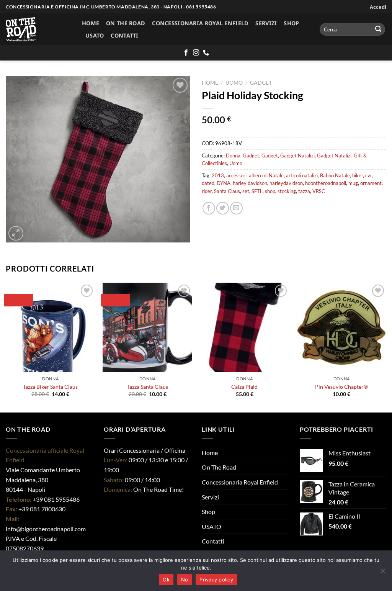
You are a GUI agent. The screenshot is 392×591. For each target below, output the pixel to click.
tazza (304, 191)
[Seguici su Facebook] (186, 52)
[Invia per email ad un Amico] (236, 208)
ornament (371, 183)
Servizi (266, 23)
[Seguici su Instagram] (196, 52)
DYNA (223, 183)
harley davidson (250, 183)
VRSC (318, 191)
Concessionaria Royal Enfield (200, 23)
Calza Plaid (244, 386)
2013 (218, 175)
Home (90, 23)
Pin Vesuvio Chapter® (341, 386)
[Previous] (6, 346)
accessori (236, 175)
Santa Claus (227, 191)
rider (207, 191)
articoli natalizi (302, 175)
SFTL (257, 191)
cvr (368, 175)
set (245, 191)
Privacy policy (216, 579)
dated (208, 183)
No (184, 579)
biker (357, 175)
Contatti (124, 35)
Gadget (261, 83)
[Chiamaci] (206, 52)
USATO (94, 35)
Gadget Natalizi (297, 155)
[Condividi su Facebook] (209, 208)
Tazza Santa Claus (147, 386)
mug (353, 183)
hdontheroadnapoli (325, 183)
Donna (233, 155)
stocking (287, 191)
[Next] (386, 346)
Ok (166, 579)
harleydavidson (286, 183)
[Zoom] (15, 233)
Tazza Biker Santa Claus (50, 386)
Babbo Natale (335, 175)
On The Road (125, 23)
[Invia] (378, 29)
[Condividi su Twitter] (222, 208)
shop (270, 191)
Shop (291, 23)
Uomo (234, 83)
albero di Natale (266, 175)
